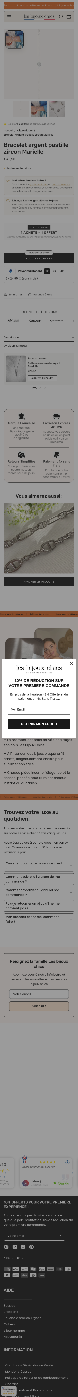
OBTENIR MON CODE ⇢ (39, 724)
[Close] (71, 663)
